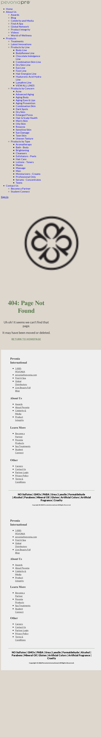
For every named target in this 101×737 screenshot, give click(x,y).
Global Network (20, 26)
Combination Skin (26, 106)
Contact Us (12, 185)
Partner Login (21, 472)
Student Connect (20, 191)
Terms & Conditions (20, 480)
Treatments (17, 41)
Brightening (22, 150)
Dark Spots (22, 109)
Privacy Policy (21, 475)
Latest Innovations (21, 44)
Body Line (21, 50)
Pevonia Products (19, 441)
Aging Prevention (25, 103)
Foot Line (21, 70)
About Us (11, 11)
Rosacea (20, 126)
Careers (19, 466)
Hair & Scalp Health (26, 117)
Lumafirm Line (23, 82)
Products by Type (20, 141)
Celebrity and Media (22, 20)
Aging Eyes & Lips (25, 100)
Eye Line (20, 67)
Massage (20, 167)
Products (11, 38)
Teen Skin (21, 135)
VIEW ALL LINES (25, 85)
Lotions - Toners (25, 162)
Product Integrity (20, 29)
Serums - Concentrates (28, 179)
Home (9, 8)
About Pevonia (22, 407)
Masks (19, 164)
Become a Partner (21, 188)
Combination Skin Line (28, 61)
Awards (15, 14)
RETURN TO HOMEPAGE (26, 339)
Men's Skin (22, 120)
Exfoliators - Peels (26, 156)
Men (18, 170)
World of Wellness (21, 35)
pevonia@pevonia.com (26, 374)
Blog (13, 17)
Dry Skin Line (23, 64)
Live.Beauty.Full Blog (23, 389)
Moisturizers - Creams (28, 173)
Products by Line (20, 47)
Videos (15, 32)
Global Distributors (21, 383)
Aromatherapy (24, 144)
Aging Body (22, 97)
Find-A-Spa (17, 23)
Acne (18, 91)
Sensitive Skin (23, 129)
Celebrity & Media (20, 412)
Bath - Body (22, 147)
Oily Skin (21, 123)
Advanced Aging (25, 94)
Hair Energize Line (26, 73)
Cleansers (21, 153)
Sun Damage (22, 132)
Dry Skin (20, 111)
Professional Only (26, 176)
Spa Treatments (22, 446)
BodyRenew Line (25, 53)
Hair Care (21, 159)
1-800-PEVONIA (20, 370)
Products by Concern (22, 88)
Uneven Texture (24, 138)
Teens (19, 182)
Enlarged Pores (24, 114)
